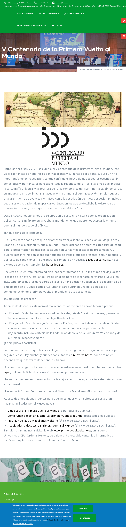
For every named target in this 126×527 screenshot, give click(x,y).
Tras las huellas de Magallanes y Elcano (33, 421)
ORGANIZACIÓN (25, 13)
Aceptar (83, 508)
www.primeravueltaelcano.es (72, 430)
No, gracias (84, 518)
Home (82, 70)
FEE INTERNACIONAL (49, 13)
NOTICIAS (57, 25)
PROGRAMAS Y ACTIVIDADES (32, 25)
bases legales (54, 265)
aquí (6, 372)
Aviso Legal (9, 500)
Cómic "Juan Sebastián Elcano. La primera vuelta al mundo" (45, 416)
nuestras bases (82, 355)
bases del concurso (98, 260)
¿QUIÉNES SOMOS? (74, 13)
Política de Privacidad (14, 494)
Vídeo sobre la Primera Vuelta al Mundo (33, 411)
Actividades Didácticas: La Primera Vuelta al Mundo (41, 425)
